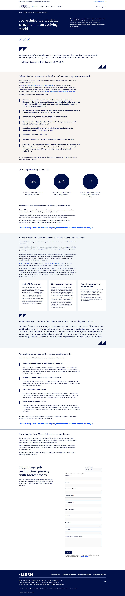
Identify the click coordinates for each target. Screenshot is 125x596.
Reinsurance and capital (69, 574)
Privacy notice (84, 556)
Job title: (67, 516)
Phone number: (69, 502)
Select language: (89, 467)
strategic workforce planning (51, 263)
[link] (20, 39)
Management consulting (99, 574)
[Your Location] (102, 6)
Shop (47, 6)
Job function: (68, 529)
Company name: (69, 495)
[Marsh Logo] (26, 575)
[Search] (105, 6)
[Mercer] (24, 6)
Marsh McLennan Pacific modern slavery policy (58, 588)
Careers (53, 6)
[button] (106, 2)
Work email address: (70, 489)
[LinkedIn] (105, 581)
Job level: (67, 522)
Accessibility (36, 588)
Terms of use (21, 588)
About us (60, 6)
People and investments (84, 574)
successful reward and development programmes (60, 91)
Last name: (67, 482)
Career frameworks (25, 263)
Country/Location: (69, 509)
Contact (98, 6)
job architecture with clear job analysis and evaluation (36, 86)
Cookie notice (43, 588)
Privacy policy (29, 588)
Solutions (34, 6)
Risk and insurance (55, 574)
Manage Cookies (73, 588)
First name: (67, 475)
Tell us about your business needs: (73, 536)
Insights (42, 6)
